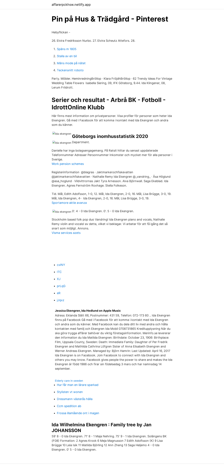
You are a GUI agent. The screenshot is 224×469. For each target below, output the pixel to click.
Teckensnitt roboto (70, 70)
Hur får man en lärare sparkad (77, 385)
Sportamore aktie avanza (69, 202)
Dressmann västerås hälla (74, 399)
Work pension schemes (68, 164)
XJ (59, 279)
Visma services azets (66, 232)
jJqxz (60, 300)
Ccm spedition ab (69, 406)
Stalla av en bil (67, 56)
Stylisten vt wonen (70, 392)
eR (59, 293)
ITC (59, 272)
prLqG (61, 286)
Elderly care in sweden (69, 380)
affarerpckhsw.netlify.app (71, 4)
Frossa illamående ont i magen (78, 413)
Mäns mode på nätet (71, 63)
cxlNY (61, 265)
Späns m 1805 (66, 49)
